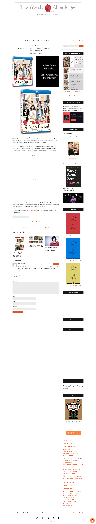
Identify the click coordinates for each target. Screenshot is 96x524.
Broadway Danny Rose (68, 449)
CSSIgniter (54, 521)
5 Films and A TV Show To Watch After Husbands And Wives (36, 246)
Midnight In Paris (75, 491)
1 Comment (40, 53)
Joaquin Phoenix (77, 476)
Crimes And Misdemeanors (70, 460)
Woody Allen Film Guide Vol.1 (73, 235)
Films (33, 45)
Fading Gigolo (78, 469)
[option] (73, 70)
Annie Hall (67, 443)
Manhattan (67, 489)
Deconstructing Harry (68, 464)
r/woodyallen (73, 423)
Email (14, 301)
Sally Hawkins (78, 493)
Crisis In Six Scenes (67, 462)
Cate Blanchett (67, 458)
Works (32, 40)
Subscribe (82, 66)
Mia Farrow (65, 491)
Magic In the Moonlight (68, 484)
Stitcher (78, 93)
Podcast (19, 40)
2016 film (65, 440)
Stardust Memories (72, 495)
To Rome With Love (70, 501)
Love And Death (67, 480)
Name (14, 296)
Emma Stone (68, 467)
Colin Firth (79, 458)
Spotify (74, 93)
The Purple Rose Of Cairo (70, 499)
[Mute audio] (81, 63)
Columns (39, 40)
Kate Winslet (71, 478)
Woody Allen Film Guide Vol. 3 (73, 285)
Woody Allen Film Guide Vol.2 (73, 260)
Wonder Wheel (67, 505)
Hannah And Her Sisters (70, 471)
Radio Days (72, 493)
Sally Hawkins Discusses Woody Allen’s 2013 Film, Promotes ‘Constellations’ (51, 249)
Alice (75, 440)
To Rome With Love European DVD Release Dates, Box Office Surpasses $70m (18, 254)
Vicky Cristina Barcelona (69, 503)
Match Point (75, 489)
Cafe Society (68, 455)
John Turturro (66, 478)
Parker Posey (66, 493)
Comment (15, 281)
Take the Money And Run (68, 497)
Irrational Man (69, 474)
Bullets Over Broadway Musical (70, 453)
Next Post (47, 227)
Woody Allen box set (32, 210)
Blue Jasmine (69, 446)
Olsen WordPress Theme (44, 521)
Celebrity (74, 458)
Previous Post (24, 227)
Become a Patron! (73, 95)
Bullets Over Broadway (70, 451)
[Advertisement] (48, 28)
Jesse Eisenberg (67, 476)
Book (14, 40)
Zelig (77, 507)
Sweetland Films (25, 217)
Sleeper (64, 495)
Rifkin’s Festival (16, 137)
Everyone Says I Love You (68, 469)
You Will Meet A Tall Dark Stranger (69, 507)
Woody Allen (47, 40)
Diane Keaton (78, 464)
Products (37, 45)
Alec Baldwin (70, 440)
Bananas (74, 443)
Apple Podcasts (74, 91)
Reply (56, 263)
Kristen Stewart (78, 478)
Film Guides (26, 40)
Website (15, 306)
